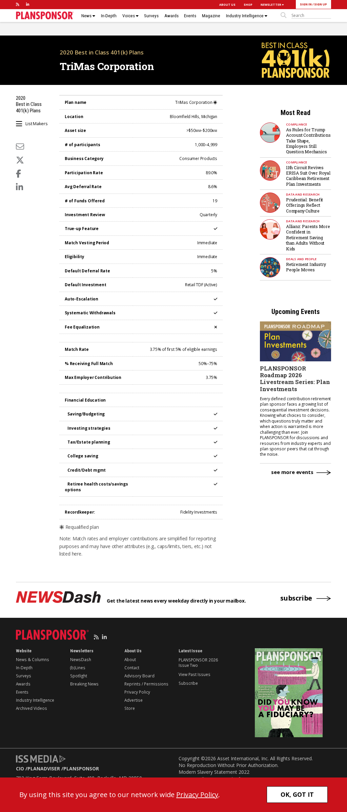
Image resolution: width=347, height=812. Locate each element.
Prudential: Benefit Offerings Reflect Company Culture (304, 205)
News (87, 16)
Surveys (151, 16)
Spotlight (78, 675)
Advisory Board (139, 675)
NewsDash (80, 659)
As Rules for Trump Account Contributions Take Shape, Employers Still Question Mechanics (308, 141)
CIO (20, 768)
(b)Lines (77, 667)
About (130, 659)
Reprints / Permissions (146, 683)
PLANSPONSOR (81, 768)
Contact (131, 667)
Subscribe (188, 683)
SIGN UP (320, 4)
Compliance (296, 124)
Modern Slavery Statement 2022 (214, 772)
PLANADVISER (43, 768)
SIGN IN (306, 4)
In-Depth (109, 16)
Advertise (133, 700)
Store (129, 708)
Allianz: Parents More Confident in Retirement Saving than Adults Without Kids (308, 237)
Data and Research (303, 194)
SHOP (248, 4)
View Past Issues (194, 674)
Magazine (211, 16)
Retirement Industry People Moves (306, 267)
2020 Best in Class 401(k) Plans (102, 52)
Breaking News (84, 683)
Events (190, 16)
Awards (171, 16)
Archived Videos (31, 708)
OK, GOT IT (297, 794)
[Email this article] (20, 146)
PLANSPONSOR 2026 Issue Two (198, 662)
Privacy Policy (137, 692)
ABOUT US (227, 4)
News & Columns (32, 659)
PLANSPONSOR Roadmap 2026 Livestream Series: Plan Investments (295, 378)
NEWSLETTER (271, 4)
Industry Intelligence (245, 16)
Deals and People (301, 259)
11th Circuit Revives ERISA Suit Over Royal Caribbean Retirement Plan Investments (308, 176)
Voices (129, 16)
